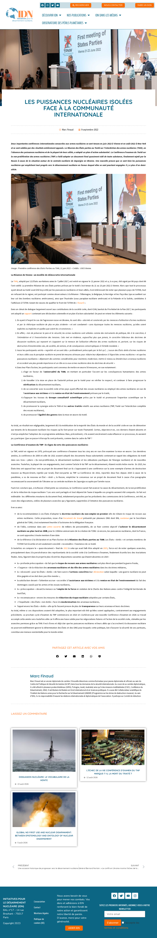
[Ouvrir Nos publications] (88, 15)
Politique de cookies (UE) (39, 921)
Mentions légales (41, 913)
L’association (39, 901)
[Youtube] (58, 5)
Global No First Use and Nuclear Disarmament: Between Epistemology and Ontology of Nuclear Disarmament (44, 835)
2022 (65, 548)
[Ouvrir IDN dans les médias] (120, 15)
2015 (105, 548)
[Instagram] (47, 5)
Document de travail (72, 518)
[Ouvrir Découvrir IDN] (60, 15)
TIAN (16, 281)
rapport (27, 313)
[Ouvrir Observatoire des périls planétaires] (86, 23)
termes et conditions (116, 927)
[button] (57, 656)
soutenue (124, 518)
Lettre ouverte (54, 526)
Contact (37, 907)
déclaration (98, 571)
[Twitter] (52, 5)
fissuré (81, 302)
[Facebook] (42, 5)
